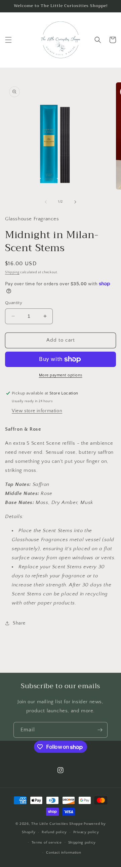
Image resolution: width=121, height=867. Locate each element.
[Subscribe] (99, 730)
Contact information (63, 853)
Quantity (13, 302)
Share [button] (19, 623)
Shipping (12, 272)
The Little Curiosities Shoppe (57, 824)
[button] (8, 39)
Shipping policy (82, 843)
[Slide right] (75, 202)
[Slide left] (45, 202)
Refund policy (54, 832)
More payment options (60, 375)
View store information (37, 411)
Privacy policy (86, 832)
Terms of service (47, 843)
